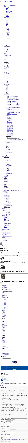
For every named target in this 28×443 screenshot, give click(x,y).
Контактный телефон (4, 420)
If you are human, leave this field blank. (5, 441)
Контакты (3, 382)
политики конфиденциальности (22, 427)
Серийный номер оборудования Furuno (6, 421)
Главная (2, 381)
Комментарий (3, 437)
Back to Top (1, 385)
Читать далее (1, 272)
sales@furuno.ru (6, 374)
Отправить (3, 428)
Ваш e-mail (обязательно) (4, 433)
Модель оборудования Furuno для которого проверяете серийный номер (9, 422)
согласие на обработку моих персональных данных (14, 439)
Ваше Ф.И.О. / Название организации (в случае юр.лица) (8, 419)
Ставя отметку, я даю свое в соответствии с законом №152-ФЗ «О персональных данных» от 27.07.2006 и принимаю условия (13, 427)
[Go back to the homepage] (7, 1)
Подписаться (14, 369)
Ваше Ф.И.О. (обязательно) (4, 432)
